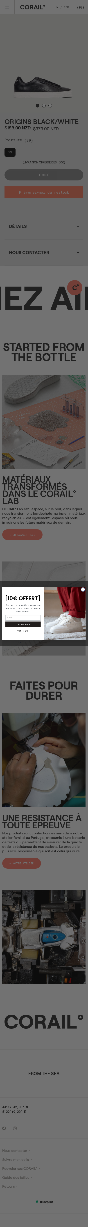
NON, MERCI (23, 631)
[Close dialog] (83, 589)
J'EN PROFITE (23, 624)
